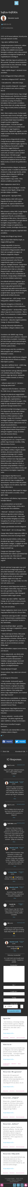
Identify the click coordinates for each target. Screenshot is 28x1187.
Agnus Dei (6, 1019)
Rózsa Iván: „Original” (11, 1098)
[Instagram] (18, 1185)
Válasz (14, 776)
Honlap (14, 997)
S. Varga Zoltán (12, 872)
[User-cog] (25, 1185)
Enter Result (14, 1004)
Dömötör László (13, 782)
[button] (16, 3)
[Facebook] (14, 1185)
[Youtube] (22, 1185)
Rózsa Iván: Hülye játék (11, 1154)
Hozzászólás (14, 965)
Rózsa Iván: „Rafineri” (11, 1124)
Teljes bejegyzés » (8, 1033)
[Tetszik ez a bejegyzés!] (1, 735)
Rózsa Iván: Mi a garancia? (12, 1072)
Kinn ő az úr (7, 1045)
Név (14, 985)
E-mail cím (14, 991)
